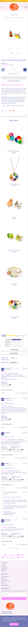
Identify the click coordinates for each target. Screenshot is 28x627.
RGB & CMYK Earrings (14, 151)
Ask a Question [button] (14, 353)
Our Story (3, 565)
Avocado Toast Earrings (14, 250)
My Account (4, 579)
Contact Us (4, 584)
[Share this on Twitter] (2, 110)
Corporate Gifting (5, 585)
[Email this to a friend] (13, 110)
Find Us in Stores (5, 576)
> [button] (18, 548)
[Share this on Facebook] (6, 110)
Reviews (3, 569)
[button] (14, 77)
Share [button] (4, 393)
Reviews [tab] (4, 357)
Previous (12, 14)
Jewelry (10, 17)
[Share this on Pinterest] (9, 110)
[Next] (18, 49)
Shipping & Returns (5, 581)
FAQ (2, 582)
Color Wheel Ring (14, 316)
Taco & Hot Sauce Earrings (6, 390)
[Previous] (10, 49)
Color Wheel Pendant (14, 184)
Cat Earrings (14, 217)
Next (16, 14)
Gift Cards (3, 571)
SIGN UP (14, 598)
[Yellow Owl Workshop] (14, 7)
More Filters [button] (14, 362)
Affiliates (3, 566)
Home (6, 17)
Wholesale (3, 578)
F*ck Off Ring (14, 283)
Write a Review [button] (14, 349)
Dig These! (14, 120)
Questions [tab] (13, 357)
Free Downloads (5, 568)
